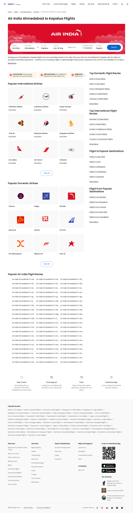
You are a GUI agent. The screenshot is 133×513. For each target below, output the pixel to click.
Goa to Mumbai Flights (16, 416)
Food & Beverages (60, 4)
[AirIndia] (71, 196)
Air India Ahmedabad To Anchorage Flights (53, 327)
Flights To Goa (95, 162)
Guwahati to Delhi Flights (36, 416)
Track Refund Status (85, 455)
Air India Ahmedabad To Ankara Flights (51, 331)
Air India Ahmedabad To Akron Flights (75, 301)
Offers (115, 4)
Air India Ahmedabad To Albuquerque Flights (53, 310)
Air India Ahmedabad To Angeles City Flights (29, 331)
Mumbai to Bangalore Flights (81, 419)
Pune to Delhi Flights (15, 422)
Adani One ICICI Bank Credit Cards (17, 449)
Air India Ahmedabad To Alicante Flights (76, 314)
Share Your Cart (13, 454)
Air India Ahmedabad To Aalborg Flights (27, 279)
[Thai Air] (20, 123)
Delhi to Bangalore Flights (62, 413)
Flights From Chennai (97, 207)
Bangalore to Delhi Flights (71, 410)
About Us (81, 470)
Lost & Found (35, 478)
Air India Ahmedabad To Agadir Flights (27, 296)
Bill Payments (12, 461)
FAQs (80, 459)
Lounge (33, 474)
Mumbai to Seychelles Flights (64, 432)
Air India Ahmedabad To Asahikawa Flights (52, 344)
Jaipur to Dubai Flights (61, 426)
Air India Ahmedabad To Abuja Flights (50, 288)
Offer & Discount (14, 457)
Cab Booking (35, 455)
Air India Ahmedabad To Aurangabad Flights (77, 357)
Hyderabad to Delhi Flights (56, 416)
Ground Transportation (63, 448)
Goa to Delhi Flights (102, 413)
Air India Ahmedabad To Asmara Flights (27, 349)
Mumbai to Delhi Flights (51, 410)
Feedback (81, 451)
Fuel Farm (58, 459)
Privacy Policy (28, 508)
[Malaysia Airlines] (46, 123)
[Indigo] (46, 196)
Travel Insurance (13, 480)
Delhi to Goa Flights (15, 410)
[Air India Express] (20, 243)
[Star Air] (71, 243)
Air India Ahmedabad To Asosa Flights (50, 349)
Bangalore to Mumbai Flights (18, 413)
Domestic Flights (13, 469)
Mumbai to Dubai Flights (52, 422)
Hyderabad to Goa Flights (77, 416)
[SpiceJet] (20, 219)
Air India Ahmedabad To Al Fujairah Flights (28, 314)
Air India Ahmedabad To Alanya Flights (75, 305)
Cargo (57, 455)
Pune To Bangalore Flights (99, 89)
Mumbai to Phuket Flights (36, 429)
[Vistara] (20, 196)
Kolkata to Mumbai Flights (58, 419)
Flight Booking (36, 448)
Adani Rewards (103, 4)
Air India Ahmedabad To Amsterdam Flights (29, 327)
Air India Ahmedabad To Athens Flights (51, 353)
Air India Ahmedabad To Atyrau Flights (27, 357)
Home (10, 12)
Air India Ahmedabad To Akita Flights (50, 301)
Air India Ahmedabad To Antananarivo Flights (29, 336)
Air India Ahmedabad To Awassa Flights (75, 362)
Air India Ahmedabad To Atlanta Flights (75, 353)
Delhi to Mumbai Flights (32, 410)
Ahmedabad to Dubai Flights (73, 422)
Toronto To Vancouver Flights (101, 139)
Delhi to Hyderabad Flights (83, 413)
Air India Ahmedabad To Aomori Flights (75, 336)
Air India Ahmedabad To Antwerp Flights (52, 336)
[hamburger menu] (5, 4)
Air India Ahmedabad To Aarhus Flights (51, 279)
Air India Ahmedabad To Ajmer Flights (26, 301)
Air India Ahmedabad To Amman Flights (51, 323)
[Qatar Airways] (71, 96)
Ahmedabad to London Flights (59, 429)
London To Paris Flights (98, 134)
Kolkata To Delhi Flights (98, 94)
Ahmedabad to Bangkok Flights (103, 429)
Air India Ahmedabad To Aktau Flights (26, 305)
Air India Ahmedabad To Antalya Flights (75, 331)
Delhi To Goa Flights (97, 84)
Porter (33, 471)
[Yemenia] (71, 149)
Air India (36, 12)
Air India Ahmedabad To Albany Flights (27, 310)
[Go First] (71, 219)
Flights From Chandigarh (99, 217)
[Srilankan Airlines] (20, 96)
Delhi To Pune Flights (97, 79)
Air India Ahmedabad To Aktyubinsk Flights (52, 305)
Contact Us (82, 448)
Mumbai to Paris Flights (16, 429)
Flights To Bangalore (97, 167)
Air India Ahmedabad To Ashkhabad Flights (77, 344)
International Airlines (15, 477)
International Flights (14, 473)
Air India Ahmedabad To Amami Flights (27, 323)
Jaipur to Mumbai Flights (99, 416)
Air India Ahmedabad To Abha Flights (50, 283)
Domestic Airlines (25, 12)
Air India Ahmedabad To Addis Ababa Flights (53, 292)
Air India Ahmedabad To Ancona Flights (75, 327)
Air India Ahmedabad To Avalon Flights (51, 362)
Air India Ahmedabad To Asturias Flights (75, 349)
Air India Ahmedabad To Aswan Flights (27, 353)
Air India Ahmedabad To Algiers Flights (51, 314)
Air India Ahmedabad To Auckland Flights (52, 357)
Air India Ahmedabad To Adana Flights (27, 292)
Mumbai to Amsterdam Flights (110, 432)
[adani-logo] (14, 4)
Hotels (81, 4)
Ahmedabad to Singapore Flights (39, 432)
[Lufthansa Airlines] (46, 96)
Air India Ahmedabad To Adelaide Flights (76, 292)
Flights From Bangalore (98, 202)
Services (91, 4)
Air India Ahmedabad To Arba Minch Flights (29, 340)
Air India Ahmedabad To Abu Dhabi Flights (28, 288)
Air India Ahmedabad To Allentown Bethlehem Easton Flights (36, 318)
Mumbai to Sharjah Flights (87, 432)
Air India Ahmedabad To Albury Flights (75, 310)
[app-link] (109, 466)
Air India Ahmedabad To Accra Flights (75, 288)
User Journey (12, 484)
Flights (73, 4)
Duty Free (46, 4)
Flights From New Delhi (98, 212)
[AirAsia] (46, 218)
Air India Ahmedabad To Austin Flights (26, 362)
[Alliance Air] (46, 243)
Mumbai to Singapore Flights (18, 426)
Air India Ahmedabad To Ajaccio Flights (75, 296)
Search (114, 47)
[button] (122, 4)
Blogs (9, 465)
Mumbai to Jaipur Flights (103, 419)
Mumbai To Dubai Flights (98, 119)
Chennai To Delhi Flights (98, 99)
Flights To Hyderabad (97, 172)
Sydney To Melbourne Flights (100, 129)
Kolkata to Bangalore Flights (18, 419)
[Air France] (46, 149)
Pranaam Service (37, 467)
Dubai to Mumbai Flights (80, 426)
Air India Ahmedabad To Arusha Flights (27, 344)
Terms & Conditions (43, 508)
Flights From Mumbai (97, 197)
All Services (35, 482)
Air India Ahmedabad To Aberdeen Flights (28, 283)
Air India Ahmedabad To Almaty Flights (51, 318)
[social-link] (97, 508)
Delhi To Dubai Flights (97, 124)
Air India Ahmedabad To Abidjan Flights (75, 283)
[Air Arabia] (20, 148)
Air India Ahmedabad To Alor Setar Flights (76, 318)
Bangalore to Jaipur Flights (93, 410)
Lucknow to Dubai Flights (81, 429)
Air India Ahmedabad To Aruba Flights (75, 340)
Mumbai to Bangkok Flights (96, 422)
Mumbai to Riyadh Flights (17, 435)
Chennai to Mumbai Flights (41, 413)
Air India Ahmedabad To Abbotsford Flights (77, 279)
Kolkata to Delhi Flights (39, 419)
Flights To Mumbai (96, 176)
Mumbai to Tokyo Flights (37, 435)
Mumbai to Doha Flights (16, 432)
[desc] (12, 63)
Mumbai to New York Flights (101, 426)
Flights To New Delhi (97, 157)
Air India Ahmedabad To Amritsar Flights (76, 323)
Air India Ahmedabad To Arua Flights (50, 340)
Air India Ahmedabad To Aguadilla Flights (52, 296)
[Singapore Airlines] (71, 123)
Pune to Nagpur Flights (33, 422)
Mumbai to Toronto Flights (40, 426)
